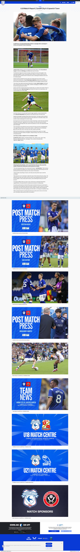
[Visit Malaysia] (29, 538)
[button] (3, 546)
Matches (64, 2)
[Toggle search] (76, 2)
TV (60, 2)
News (68, 2)
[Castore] (34, 538)
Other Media (77, 551)
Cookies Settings (49, 548)
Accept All (49, 543)
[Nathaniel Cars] (40, 538)
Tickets (37, 0)
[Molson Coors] (45, 538)
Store (43, 0)
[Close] (61, 543)
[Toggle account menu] (79, 2)
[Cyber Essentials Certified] (51, 538)
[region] (33, 546)
